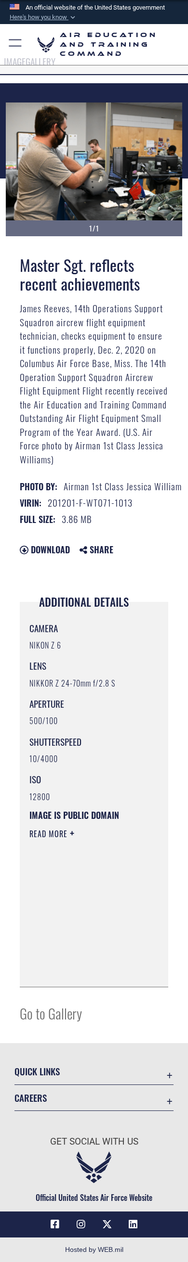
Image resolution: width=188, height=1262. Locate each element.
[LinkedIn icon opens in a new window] (133, 1224)
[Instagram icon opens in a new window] (81, 1224)
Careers (30, 1098)
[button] (43, 17)
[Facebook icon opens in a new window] (55, 1224)
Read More (49, 834)
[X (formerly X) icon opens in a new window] (107, 1224)
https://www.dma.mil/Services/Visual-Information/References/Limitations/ (88, 969)
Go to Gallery (51, 1013)
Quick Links (37, 1071)
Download (49, 549)
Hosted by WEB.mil (94, 1249)
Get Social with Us (94, 1141)
